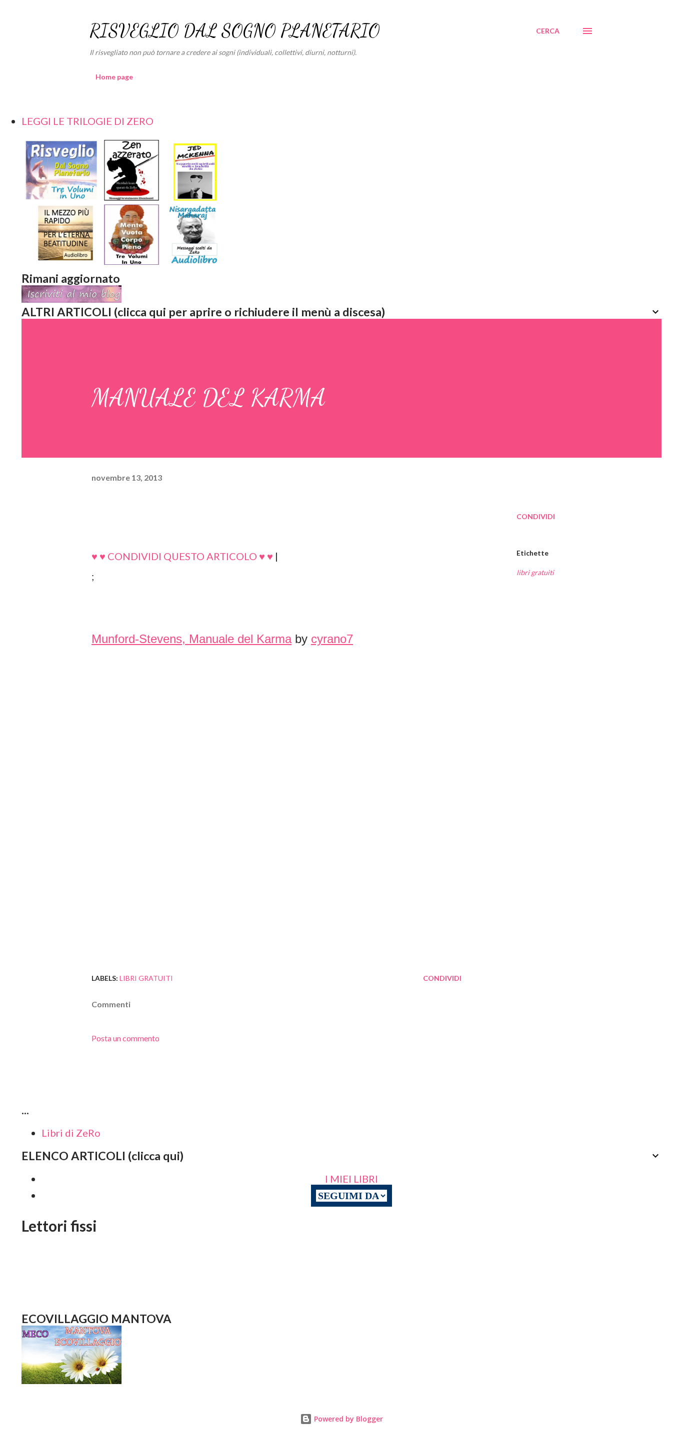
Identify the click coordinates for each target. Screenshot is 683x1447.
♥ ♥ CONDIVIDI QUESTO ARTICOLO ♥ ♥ (182, 556)
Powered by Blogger (347, 1419)
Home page (114, 76)
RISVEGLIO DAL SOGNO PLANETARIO (235, 30)
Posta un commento (126, 1038)
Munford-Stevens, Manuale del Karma (192, 639)
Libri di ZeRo (71, 1133)
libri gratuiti (535, 572)
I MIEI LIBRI (351, 1179)
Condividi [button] (535, 516)
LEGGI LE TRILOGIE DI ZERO (88, 121)
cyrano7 (332, 639)
